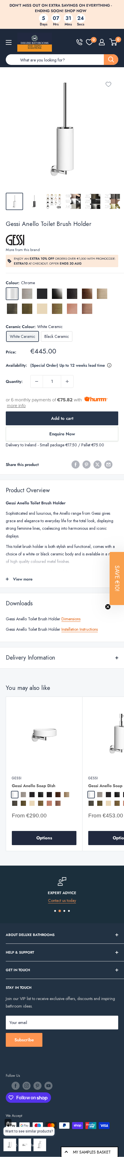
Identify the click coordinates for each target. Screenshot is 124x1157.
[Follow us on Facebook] (16, 1086)
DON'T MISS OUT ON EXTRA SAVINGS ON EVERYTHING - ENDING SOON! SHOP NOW (61, 8)
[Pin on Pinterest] (86, 464)
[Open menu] (9, 42)
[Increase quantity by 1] (67, 381)
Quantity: (14, 381)
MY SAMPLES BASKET (92, 1152)
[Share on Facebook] (76, 464)
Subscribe (24, 1040)
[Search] (111, 59)
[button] (117, 578)
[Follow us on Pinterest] (37, 1086)
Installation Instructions (79, 629)
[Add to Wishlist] (108, 84)
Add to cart (62, 418)
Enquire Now (62, 434)
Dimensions (70, 619)
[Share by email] (108, 464)
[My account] (102, 42)
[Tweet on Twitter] (97, 464)
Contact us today (62, 900)
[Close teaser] (108, 607)
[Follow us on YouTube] (48, 1086)
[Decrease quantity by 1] (37, 381)
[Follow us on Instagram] (26, 1086)
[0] (89, 42)
